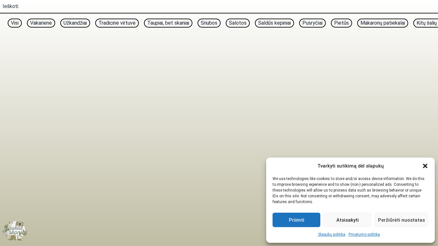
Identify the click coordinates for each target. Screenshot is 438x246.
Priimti (296, 220)
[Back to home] (15, 230)
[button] (425, 166)
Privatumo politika (364, 234)
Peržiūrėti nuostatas (401, 220)
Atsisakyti (347, 220)
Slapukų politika (331, 234)
